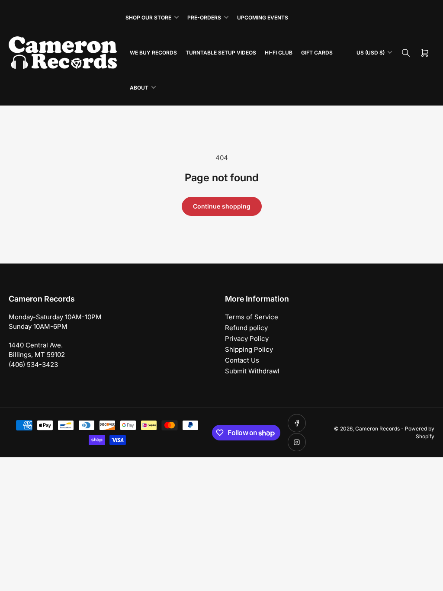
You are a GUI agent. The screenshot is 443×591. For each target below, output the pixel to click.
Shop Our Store (148, 17)
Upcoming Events (262, 17)
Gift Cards (317, 52)
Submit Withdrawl (252, 371)
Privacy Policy (247, 338)
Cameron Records (377, 428)
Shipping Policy (249, 349)
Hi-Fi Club (278, 52)
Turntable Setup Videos (221, 52)
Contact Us (242, 360)
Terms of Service (251, 317)
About (139, 87)
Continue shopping (221, 206)
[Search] (405, 52)
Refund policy (246, 328)
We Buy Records (153, 52)
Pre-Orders (204, 17)
